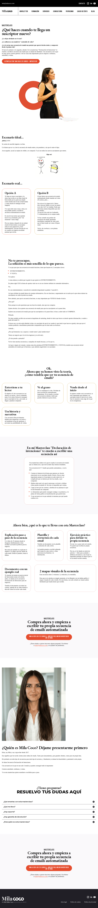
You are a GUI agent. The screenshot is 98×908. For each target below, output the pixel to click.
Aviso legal (64, 902)
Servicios (46, 11)
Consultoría (57, 11)
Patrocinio (70, 11)
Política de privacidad (90, 902)
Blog (93, 11)
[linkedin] (91, 3)
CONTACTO (82, 3)
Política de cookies (75, 902)
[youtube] (94, 3)
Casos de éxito (82, 11)
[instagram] (88, 3)
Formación (35, 11)
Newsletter (24, 11)
